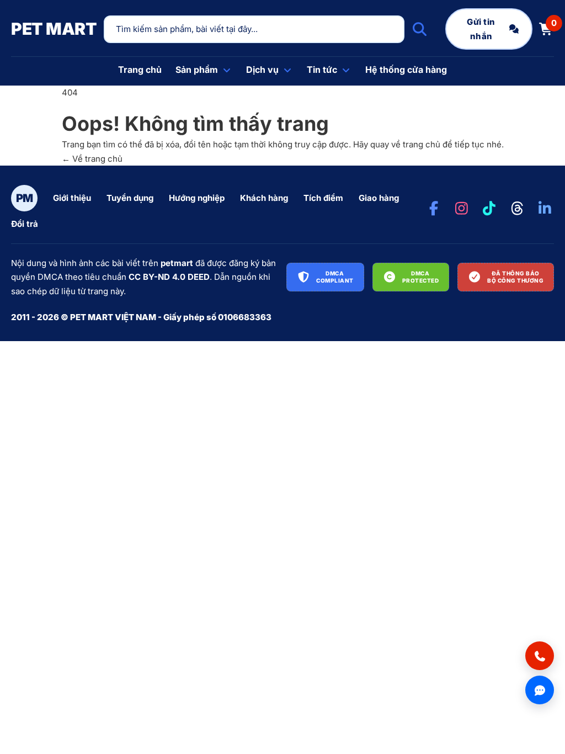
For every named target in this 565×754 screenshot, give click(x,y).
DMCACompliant (335, 277)
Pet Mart (54, 29)
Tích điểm (323, 198)
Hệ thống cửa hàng (406, 69)
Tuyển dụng (129, 198)
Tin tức (322, 69)
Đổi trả (24, 224)
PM (24, 198)
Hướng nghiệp (197, 198)
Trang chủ (140, 69)
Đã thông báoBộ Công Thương (515, 277)
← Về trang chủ (92, 158)
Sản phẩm (196, 69)
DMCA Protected (420, 277)
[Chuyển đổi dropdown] (226, 70)
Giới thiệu (72, 198)
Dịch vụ (262, 69)
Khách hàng (264, 198)
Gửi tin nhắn (481, 29)
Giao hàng (379, 198)
